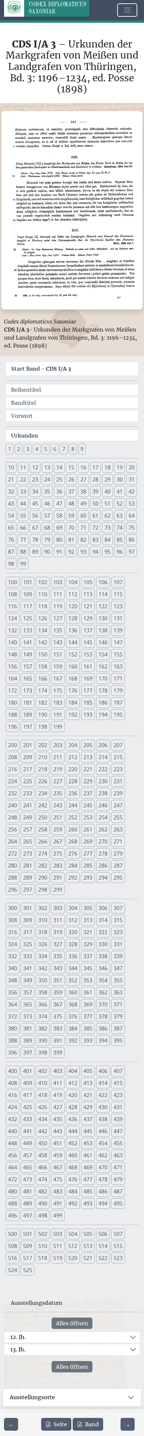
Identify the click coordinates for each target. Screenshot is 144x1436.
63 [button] (120, 515)
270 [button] (102, 841)
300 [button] (12, 908)
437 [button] (87, 1119)
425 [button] (27, 1107)
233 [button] (27, 793)
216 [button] (12, 769)
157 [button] (27, 666)
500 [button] (12, 1234)
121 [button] (87, 606)
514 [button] (102, 1246)
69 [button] (59, 527)
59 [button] (71, 515)
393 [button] (87, 1040)
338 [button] (102, 956)
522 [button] (102, 1258)
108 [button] (12, 594)
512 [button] (72, 1246)
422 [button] (102, 1095)
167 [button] (57, 678)
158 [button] (42, 666)
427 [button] (57, 1107)
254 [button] (102, 817)
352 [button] (72, 980)
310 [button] (42, 920)
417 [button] (27, 1095)
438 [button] (102, 1119)
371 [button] (118, 1004)
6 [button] (54, 449)
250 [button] (42, 817)
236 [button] (72, 793)
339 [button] (118, 956)
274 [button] (42, 853)
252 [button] (72, 817)
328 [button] (72, 944)
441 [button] (27, 1131)
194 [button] (102, 714)
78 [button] (35, 539)
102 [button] (42, 582)
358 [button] (42, 992)
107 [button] (118, 582)
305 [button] (87, 908)
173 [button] (27, 690)
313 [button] (87, 920)
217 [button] (27, 769)
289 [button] (27, 877)
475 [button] (57, 1179)
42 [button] (132, 491)
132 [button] (12, 630)
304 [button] (72, 908)
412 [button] (72, 1083)
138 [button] (102, 630)
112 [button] (72, 594)
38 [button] (83, 491)
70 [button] (71, 527)
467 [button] (57, 1167)
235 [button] (57, 793)
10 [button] (11, 467)
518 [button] (42, 1258)
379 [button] (118, 1016)
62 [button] (107, 515)
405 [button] (87, 1071)
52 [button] (120, 503)
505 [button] (87, 1234)
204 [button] (72, 745)
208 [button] (12, 757)
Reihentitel (26, 389)
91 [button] (59, 551)
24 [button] (47, 479)
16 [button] (83, 467)
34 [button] (35, 491)
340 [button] (12, 968)
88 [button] (23, 551)
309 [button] (27, 920)
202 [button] (42, 745)
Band (92, 1424)
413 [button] (87, 1083)
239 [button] (118, 793)
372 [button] (12, 1016)
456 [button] (12, 1155)
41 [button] (120, 491)
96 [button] (120, 551)
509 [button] (27, 1246)
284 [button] (72, 865)
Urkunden (24, 435)
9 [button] (81, 449)
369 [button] (87, 1004)
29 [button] (107, 479)
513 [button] (87, 1246)
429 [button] (87, 1107)
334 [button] (42, 956)
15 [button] (71, 467)
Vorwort (22, 416)
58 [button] (59, 515)
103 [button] (57, 582)
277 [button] (87, 853)
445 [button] (87, 1131)
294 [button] (102, 877)
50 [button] (95, 503)
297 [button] (27, 889)
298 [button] (42, 889)
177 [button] (87, 690)
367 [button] (57, 1004)
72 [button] (95, 527)
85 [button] (120, 539)
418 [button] (42, 1095)
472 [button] (12, 1179)
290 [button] (42, 877)
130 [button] (102, 618)
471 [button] (118, 1167)
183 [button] (57, 702)
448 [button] (12, 1143)
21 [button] (11, 479)
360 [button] (72, 992)
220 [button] (72, 769)
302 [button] (42, 908)
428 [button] (72, 1107)
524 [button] (12, 1270)
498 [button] (42, 1215)
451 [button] (57, 1143)
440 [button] (12, 1131)
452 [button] (72, 1143)
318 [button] (42, 932)
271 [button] (118, 841)
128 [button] (72, 618)
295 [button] (118, 877)
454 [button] (102, 1143)
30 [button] (120, 479)
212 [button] (72, 757)
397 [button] (27, 1052)
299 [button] (57, 889)
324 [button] (12, 944)
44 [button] (23, 503)
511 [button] (57, 1246)
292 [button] (72, 877)
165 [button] (27, 678)
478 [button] (102, 1179)
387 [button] (118, 1028)
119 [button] (57, 606)
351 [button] (57, 980)
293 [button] (87, 877)
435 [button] (57, 1119)
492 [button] (72, 1203)
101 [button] (27, 582)
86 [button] (132, 539)
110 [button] (42, 594)
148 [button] (12, 654)
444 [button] (72, 1131)
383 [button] (57, 1028)
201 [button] (27, 745)
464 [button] (12, 1167)
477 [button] (87, 1179)
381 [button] (27, 1028)
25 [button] (59, 479)
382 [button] (42, 1028)
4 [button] (36, 449)
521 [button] (87, 1258)
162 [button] (102, 666)
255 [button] (118, 817)
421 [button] (87, 1095)
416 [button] (12, 1095)
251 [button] (57, 817)
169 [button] (87, 678)
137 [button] (87, 630)
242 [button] (42, 805)
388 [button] (12, 1040)
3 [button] (27, 449)
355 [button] (118, 980)
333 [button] (27, 956)
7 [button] (63, 449)
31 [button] (132, 479)
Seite (60, 1424)
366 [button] (42, 1004)
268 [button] (72, 841)
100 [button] (12, 582)
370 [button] (102, 1004)
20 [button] (132, 467)
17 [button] (95, 467)
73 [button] (107, 527)
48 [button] (71, 503)
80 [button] (59, 539)
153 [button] (87, 654)
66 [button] (23, 527)
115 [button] (118, 594)
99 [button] (23, 563)
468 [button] (72, 1167)
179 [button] (118, 690)
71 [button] (83, 527)
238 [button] (102, 793)
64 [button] (132, 515)
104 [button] (72, 582)
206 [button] (102, 745)
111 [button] (57, 594)
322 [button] (102, 932)
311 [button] (57, 920)
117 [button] (27, 606)
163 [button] (118, 666)
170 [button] (102, 678)
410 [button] (42, 1083)
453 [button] (87, 1143)
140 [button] (12, 642)
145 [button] (87, 642)
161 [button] (87, 666)
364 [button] (12, 1004)
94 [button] (95, 551)
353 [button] (87, 980)
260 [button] (72, 829)
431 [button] (118, 1107)
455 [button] (118, 1143)
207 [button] (118, 745)
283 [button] (57, 865)
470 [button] (102, 1167)
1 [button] (9, 449)
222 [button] (102, 769)
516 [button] (12, 1258)
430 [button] (102, 1107)
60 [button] (83, 515)
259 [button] (57, 829)
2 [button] (18, 449)
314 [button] (102, 920)
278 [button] (102, 853)
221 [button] (87, 769)
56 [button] (35, 515)
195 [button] (118, 714)
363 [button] (118, 992)
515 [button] (118, 1246)
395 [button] (118, 1040)
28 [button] (95, 479)
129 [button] (87, 618)
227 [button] (57, 781)
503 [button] (57, 1234)
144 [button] (72, 642)
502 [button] (42, 1234)
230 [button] (102, 781)
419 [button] (57, 1095)
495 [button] (118, 1203)
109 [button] (27, 594)
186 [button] (102, 702)
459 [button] (57, 1155)
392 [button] (72, 1040)
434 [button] (42, 1119)
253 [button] (87, 817)
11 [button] (23, 467)
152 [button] (72, 654)
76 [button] (11, 539)
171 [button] (118, 678)
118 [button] (42, 606)
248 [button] (12, 817)
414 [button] (102, 1083)
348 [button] (12, 980)
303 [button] (57, 908)
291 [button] (57, 877)
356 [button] (12, 992)
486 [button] (102, 1191)
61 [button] (95, 515)
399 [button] (57, 1052)
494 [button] (102, 1203)
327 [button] (57, 944)
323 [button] (118, 932)
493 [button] (87, 1203)
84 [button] (107, 539)
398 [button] (42, 1052)
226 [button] (42, 781)
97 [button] (132, 551)
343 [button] (57, 968)
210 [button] (42, 757)
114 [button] (102, 594)
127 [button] (57, 618)
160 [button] (72, 666)
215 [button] (118, 757)
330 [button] (102, 944)
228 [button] (72, 781)
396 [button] (12, 1052)
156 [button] (12, 666)
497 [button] (27, 1215)
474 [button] (42, 1179)
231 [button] (118, 781)
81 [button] (71, 539)
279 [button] (118, 853)
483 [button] (57, 1191)
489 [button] (27, 1203)
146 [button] (102, 642)
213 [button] (87, 757)
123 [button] (118, 606)
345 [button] (87, 968)
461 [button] (87, 1155)
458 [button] (42, 1155)
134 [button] (42, 630)
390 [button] (42, 1040)
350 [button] (42, 980)
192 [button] (72, 714)
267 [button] (57, 841)
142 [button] (42, 642)
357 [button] (27, 992)
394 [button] (102, 1040)
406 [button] (102, 1071)
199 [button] (57, 726)
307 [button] (118, 908)
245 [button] (87, 805)
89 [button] (35, 551)
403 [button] (57, 1071)
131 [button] (118, 618)
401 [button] (27, 1071)
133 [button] (27, 630)
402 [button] (42, 1071)
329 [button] (87, 944)
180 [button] (12, 702)
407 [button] (118, 1071)
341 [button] (27, 968)
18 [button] (107, 467)
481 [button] (27, 1191)
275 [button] (57, 853)
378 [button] (102, 1016)
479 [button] (118, 1179)
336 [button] (72, 956)
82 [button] (83, 539)
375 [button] (57, 1016)
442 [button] (42, 1131)
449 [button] (27, 1143)
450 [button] (42, 1143)
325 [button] (27, 944)
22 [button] (23, 479)
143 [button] (57, 642)
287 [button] (118, 865)
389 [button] (27, 1040)
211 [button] (57, 757)
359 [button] (57, 992)
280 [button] (12, 865)
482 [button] (42, 1191)
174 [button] (42, 690)
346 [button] (102, 968)
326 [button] (42, 944)
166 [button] (42, 678)
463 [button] (118, 1155)
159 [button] (57, 666)
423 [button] (118, 1095)
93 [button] (83, 551)
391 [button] (57, 1040)
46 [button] (47, 503)
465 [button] (27, 1167)
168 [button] (72, 678)
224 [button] (12, 781)
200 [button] (12, 745)
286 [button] (102, 865)
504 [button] (72, 1234)
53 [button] (132, 503)
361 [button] (87, 992)
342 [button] (42, 968)
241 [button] (27, 805)
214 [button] (102, 757)
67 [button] (35, 527)
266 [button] (42, 841)
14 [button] (59, 467)
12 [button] (35, 467)
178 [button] (102, 690)
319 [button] (57, 932)
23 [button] (35, 479)
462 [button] (102, 1155)
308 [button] (12, 920)
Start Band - (41, 368)
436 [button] (72, 1119)
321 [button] (87, 932)
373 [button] (27, 1016)
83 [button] (95, 539)
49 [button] (83, 503)
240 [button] (12, 805)
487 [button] (118, 1191)
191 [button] (57, 714)
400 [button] (12, 1071)
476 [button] (72, 1179)
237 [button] (87, 793)
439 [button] (118, 1119)
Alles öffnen (72, 1323)
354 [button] (102, 980)
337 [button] (87, 956)
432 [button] (12, 1119)
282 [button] (42, 865)
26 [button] (71, 479)
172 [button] (12, 690)
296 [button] (12, 889)
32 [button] (11, 491)
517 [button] (27, 1258)
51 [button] (107, 503)
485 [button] (87, 1191)
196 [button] (12, 726)
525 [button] (27, 1270)
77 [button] (23, 539)
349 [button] (27, 980)
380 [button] (12, 1028)
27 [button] (83, 479)
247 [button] (118, 805)
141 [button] (27, 642)
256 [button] (12, 829)
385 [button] (87, 1028)
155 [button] (118, 654)
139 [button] (118, 630)
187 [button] (118, 702)
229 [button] (87, 781)
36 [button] (59, 491)
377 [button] (87, 1016)
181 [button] (27, 702)
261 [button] (87, 829)
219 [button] (57, 769)
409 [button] (27, 1083)
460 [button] (72, 1155)
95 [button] (107, 551)
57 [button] (47, 515)
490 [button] (42, 1203)
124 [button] (12, 618)
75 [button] (132, 527)
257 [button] (27, 829)
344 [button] (72, 968)
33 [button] (23, 491)
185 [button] (87, 702)
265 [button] (27, 841)
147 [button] (118, 642)
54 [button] (11, 515)
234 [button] (42, 793)
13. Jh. (17, 1349)
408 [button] (12, 1083)
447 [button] (118, 1131)
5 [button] (45, 449)
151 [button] (57, 654)
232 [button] (12, 793)
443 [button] (57, 1131)
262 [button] (102, 829)
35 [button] (47, 491)
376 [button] (72, 1016)
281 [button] (27, 865)
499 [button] (57, 1215)
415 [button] (118, 1083)
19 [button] (120, 467)
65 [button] (11, 527)
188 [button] (12, 714)
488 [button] (12, 1203)
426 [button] (42, 1107)
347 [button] (118, 968)
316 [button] (12, 932)
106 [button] (102, 582)
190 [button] (42, 714)
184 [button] (72, 702)
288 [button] (12, 877)
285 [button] (87, 865)
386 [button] (102, 1028)
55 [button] (23, 515)
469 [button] (87, 1167)
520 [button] (72, 1258)
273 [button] (27, 853)
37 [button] (71, 491)
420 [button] (72, 1095)
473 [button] (27, 1179)
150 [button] (42, 654)
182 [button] (42, 702)
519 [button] (57, 1258)
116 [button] (12, 606)
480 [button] (12, 1191)
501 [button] (27, 1234)
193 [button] (87, 714)
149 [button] (27, 654)
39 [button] (95, 491)
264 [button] (12, 841)
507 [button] (118, 1234)
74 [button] (120, 527)
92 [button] (71, 551)
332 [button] (12, 956)
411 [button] (57, 1083)
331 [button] (118, 944)
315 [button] (118, 920)
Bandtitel (23, 402)
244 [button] (72, 805)
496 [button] (12, 1215)
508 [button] (12, 1246)
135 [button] (57, 630)
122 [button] (102, 606)
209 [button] (27, 757)
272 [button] (12, 853)
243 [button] (57, 805)
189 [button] (27, 714)
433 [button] (27, 1119)
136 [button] (72, 630)
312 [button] (72, 920)
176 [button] (72, 690)
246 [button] (102, 805)
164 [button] (12, 678)
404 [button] (72, 1071)
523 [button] (118, 1258)
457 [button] (27, 1155)
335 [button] (57, 956)
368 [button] (72, 1004)
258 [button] (42, 829)
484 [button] (72, 1191)
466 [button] (42, 1167)
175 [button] (57, 690)
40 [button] (107, 491)
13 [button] (47, 467)
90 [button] (47, 551)
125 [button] (27, 618)
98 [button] (11, 563)
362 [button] (102, 992)
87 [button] (11, 551)
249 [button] (27, 817)
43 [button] (11, 503)
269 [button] (87, 841)
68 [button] (47, 527)
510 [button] (42, 1246)
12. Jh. (18, 1337)
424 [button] (12, 1107)
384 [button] (72, 1028)
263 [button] (118, 829)
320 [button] (72, 932)
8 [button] (72, 449)
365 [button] (27, 1004)
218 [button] (42, 769)
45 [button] (35, 503)
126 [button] (42, 618)
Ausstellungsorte (32, 1397)
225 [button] (27, 781)
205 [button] (87, 745)
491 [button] (57, 1203)
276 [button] (72, 853)
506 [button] (102, 1234)
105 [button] (87, 582)
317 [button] (27, 932)
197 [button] (27, 726)
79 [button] (47, 539)
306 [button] (102, 908)
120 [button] (72, 606)
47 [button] (59, 503)
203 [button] (57, 745)
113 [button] (87, 594)
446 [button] (102, 1131)
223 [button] (118, 769)
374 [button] (42, 1016)
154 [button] (102, 654)
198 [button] (42, 726)
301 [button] (27, 908)
